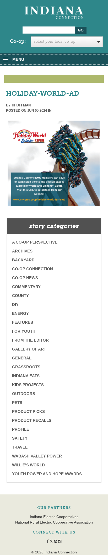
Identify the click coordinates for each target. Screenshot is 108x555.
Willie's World (28, 465)
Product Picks (28, 411)
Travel (20, 447)
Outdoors (23, 393)
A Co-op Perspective (34, 242)
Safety (20, 438)
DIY (15, 304)
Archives (22, 251)
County (20, 295)
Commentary (26, 286)
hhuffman (21, 105)
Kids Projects (28, 384)
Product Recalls (31, 420)
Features (22, 322)
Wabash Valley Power (37, 456)
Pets (17, 402)
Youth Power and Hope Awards (47, 474)
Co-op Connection (32, 269)
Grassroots (26, 367)
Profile (20, 429)
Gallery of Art (29, 349)
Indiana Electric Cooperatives (54, 517)
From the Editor (30, 340)
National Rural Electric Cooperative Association (54, 522)
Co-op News (25, 278)
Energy (20, 313)
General (21, 358)
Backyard (23, 260)
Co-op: (18, 41)
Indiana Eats (26, 376)
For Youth (23, 331)
